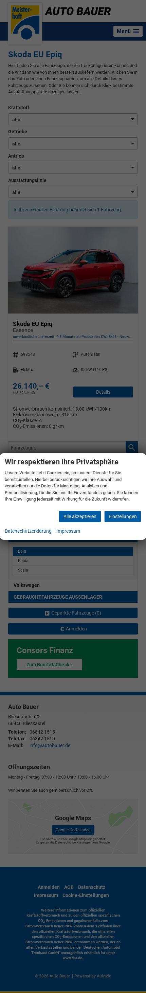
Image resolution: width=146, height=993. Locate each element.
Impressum (68, 531)
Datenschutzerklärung (28, 531)
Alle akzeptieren (79, 516)
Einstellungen (123, 516)
